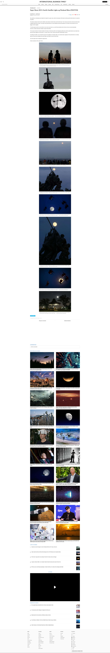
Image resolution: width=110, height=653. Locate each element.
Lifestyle (70, 4)
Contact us (51, 634)
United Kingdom (62, 637)
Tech (61, 4)
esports (39, 644)
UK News (42, 4)
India (61, 634)
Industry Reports (40, 648)
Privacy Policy (51, 637)
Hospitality (39, 634)
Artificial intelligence (40, 641)
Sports (28, 645)
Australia (61, 633)
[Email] (77, 15)
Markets (46, 4)
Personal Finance (57, 4)
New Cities (39, 645)
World (39, 4)
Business (50, 4)
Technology (29, 641)
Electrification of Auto (41, 637)
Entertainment (65, 4)
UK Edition (106, 4)
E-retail (39, 633)
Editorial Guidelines (67, 320)
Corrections (51, 640)
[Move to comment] (79, 15)
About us (51, 633)
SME (52, 4)
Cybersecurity (40, 640)
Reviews (73, 4)
